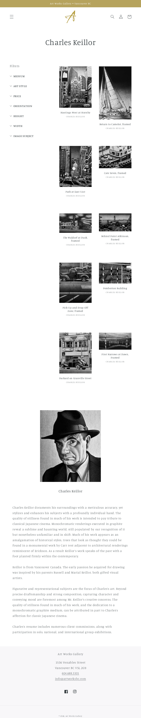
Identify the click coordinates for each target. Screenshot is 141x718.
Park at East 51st (75, 191)
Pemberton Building (115, 288)
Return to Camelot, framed (115, 124)
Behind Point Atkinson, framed (115, 238)
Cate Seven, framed (115, 173)
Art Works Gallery (74, 716)
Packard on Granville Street (75, 378)
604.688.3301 (70, 673)
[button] (11, 17)
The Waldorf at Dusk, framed (75, 239)
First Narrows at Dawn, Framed (115, 356)
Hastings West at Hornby (76, 112)
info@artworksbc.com (70, 679)
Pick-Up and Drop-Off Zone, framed (75, 309)
